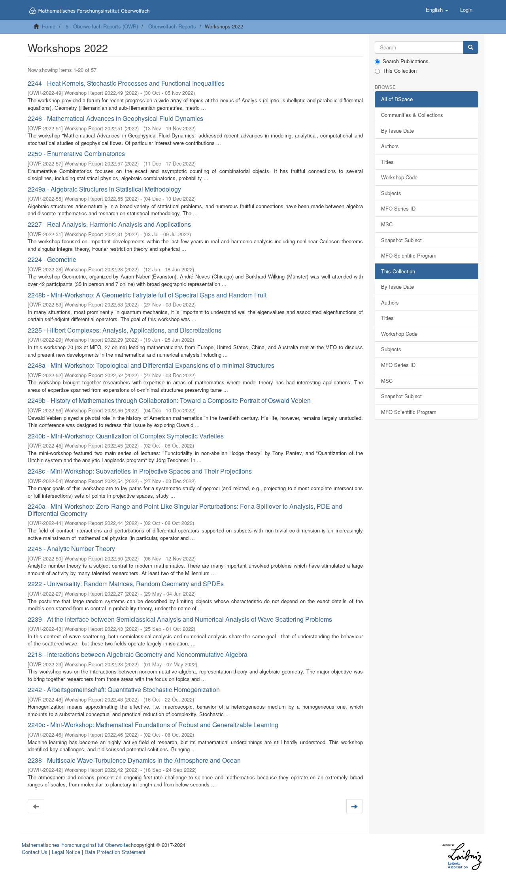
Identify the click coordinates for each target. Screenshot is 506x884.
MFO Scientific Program (408, 255)
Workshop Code (399, 177)
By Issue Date (397, 130)
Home (48, 26)
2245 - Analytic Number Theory (71, 548)
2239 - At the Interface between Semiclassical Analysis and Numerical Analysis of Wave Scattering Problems (180, 619)
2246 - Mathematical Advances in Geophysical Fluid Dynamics (115, 118)
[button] (437, 10)
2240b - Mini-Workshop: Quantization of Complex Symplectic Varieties (126, 435)
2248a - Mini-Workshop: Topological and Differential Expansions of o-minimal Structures (151, 365)
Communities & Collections (412, 114)
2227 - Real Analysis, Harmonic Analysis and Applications (109, 224)
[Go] (470, 47)
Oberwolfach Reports (172, 26)
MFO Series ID (398, 208)
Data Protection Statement (115, 852)
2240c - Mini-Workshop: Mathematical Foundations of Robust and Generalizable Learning (153, 724)
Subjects (391, 193)
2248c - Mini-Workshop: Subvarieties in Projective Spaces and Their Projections (140, 471)
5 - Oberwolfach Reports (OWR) (102, 26)
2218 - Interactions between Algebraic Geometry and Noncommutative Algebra (137, 654)
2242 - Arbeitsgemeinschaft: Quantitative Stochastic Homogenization (124, 689)
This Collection (400, 70)
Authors (390, 146)
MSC (387, 224)
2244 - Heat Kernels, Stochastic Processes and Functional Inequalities (126, 83)
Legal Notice (66, 852)
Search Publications (406, 61)
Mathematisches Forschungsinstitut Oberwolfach (78, 844)
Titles (387, 162)
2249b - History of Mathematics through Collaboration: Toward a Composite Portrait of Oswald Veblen (169, 400)
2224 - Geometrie (52, 259)
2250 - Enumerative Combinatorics (76, 153)
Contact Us (34, 852)
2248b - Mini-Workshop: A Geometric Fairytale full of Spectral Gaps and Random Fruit (147, 294)
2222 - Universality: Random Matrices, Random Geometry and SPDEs (126, 583)
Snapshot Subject (401, 240)
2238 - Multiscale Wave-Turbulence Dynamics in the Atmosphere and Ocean (134, 760)
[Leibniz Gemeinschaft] (462, 856)
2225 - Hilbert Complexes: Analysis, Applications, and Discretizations (124, 330)
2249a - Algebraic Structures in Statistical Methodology (104, 189)
